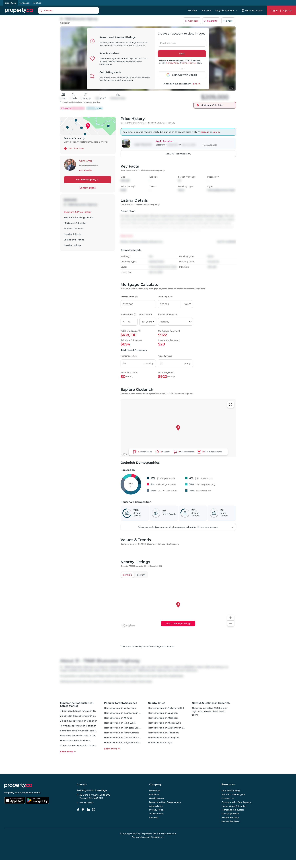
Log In (274, 10)
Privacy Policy (172, 63)
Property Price (129, 297)
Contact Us (228, 798)
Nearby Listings (72, 245)
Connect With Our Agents (236, 802)
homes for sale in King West (120, 722)
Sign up (205, 132)
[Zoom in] (230, 618)
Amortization (145, 314)
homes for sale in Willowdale (120, 708)
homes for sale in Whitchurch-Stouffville (170, 727)
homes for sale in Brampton (163, 737)
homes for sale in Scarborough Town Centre (128, 713)
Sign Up (287, 10)
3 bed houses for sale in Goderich (78, 720)
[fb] (84, 809)
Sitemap (153, 817)
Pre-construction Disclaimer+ (148, 837)
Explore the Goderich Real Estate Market (76, 704)
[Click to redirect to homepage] (19, 10)
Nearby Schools (72, 234)
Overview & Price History (77, 212)
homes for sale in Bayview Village (123, 742)
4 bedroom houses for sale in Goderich (81, 711)
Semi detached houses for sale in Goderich (84, 730)
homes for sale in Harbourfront (121, 732)
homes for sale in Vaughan (163, 713)
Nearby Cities (156, 703)
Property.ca (10, 792)
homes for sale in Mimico (118, 717)
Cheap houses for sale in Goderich (79, 745)
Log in (196, 83)
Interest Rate (128, 314)
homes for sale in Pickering (163, 732)
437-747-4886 (85, 170)
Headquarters (156, 798)
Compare (193, 20)
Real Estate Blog (231, 790)
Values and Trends (74, 239)
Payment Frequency (167, 314)
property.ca (10, 3)
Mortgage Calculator (75, 223)
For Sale (192, 10)
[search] (68, 10)
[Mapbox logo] (128, 454)
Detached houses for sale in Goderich (81, 735)
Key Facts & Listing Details (78, 217)
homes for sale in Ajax (160, 742)
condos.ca (24, 3)
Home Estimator (254, 10)
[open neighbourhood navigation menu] (236, 10)
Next (182, 53)
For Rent (206, 10)
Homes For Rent (231, 821)
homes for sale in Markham (163, 717)
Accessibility (156, 806)
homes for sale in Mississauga (164, 722)
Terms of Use (156, 813)
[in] (94, 809)
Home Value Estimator (234, 806)
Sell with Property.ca (87, 179)
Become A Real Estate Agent (165, 802)
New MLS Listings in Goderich (211, 703)
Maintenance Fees (129, 356)
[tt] (79, 809)
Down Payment (165, 297)
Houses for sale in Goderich (75, 740)
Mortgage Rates (230, 813)
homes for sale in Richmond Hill (166, 708)
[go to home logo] (18, 785)
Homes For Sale (230, 817)
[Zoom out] (230, 623)
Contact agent (88, 188)
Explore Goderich (73, 228)
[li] (89, 809)
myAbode (27, 792)
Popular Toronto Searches (120, 703)
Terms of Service (188, 63)
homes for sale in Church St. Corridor (124, 737)
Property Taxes (165, 356)
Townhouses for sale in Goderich (78, 725)
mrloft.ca (37, 3)
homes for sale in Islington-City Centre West (129, 727)
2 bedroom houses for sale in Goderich (81, 715)
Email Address (166, 42)
